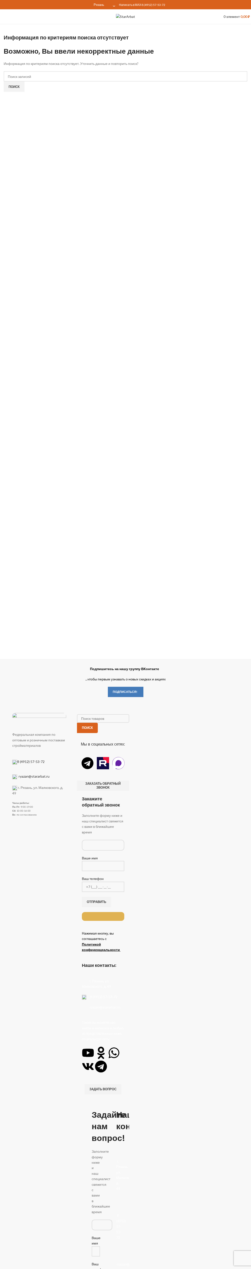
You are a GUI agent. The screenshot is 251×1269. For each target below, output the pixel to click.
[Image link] (39, 719)
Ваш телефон (93, 879)
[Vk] (88, 1066)
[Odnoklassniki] (101, 1053)
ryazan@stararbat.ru (34, 776)
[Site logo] (125, 16)
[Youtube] (88, 1053)
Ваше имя (90, 858)
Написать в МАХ (130, 5)
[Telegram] (87, 763)
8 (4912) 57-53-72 (153, 5)
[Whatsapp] (114, 1053)
